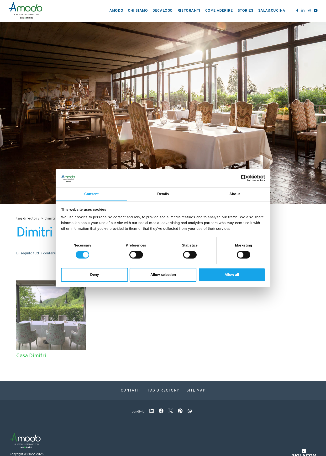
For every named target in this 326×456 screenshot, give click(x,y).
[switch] (136, 254)
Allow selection (163, 275)
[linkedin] (151, 411)
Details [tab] (163, 194)
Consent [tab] (91, 194)
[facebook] (161, 411)
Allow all (232, 275)
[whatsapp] (189, 411)
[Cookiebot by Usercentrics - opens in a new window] (244, 178)
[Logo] (25, 11)
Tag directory (28, 218)
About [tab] (234, 194)
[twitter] (170, 411)
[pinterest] (180, 411)
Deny (94, 275)
